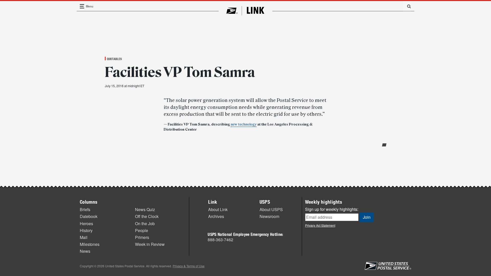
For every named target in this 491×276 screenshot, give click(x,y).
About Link (218, 209)
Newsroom (269, 216)
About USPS (271, 209)
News (85, 251)
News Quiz (145, 209)
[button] (407, 6)
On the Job (145, 223)
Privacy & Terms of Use (189, 266)
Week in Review (150, 244)
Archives (216, 216)
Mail (83, 237)
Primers (142, 237)
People (141, 230)
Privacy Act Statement (320, 225)
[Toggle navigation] (82, 6)
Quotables (114, 59)
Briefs (85, 209)
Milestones (89, 244)
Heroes (86, 223)
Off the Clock (147, 216)
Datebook (88, 216)
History (86, 230)
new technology (243, 124)
